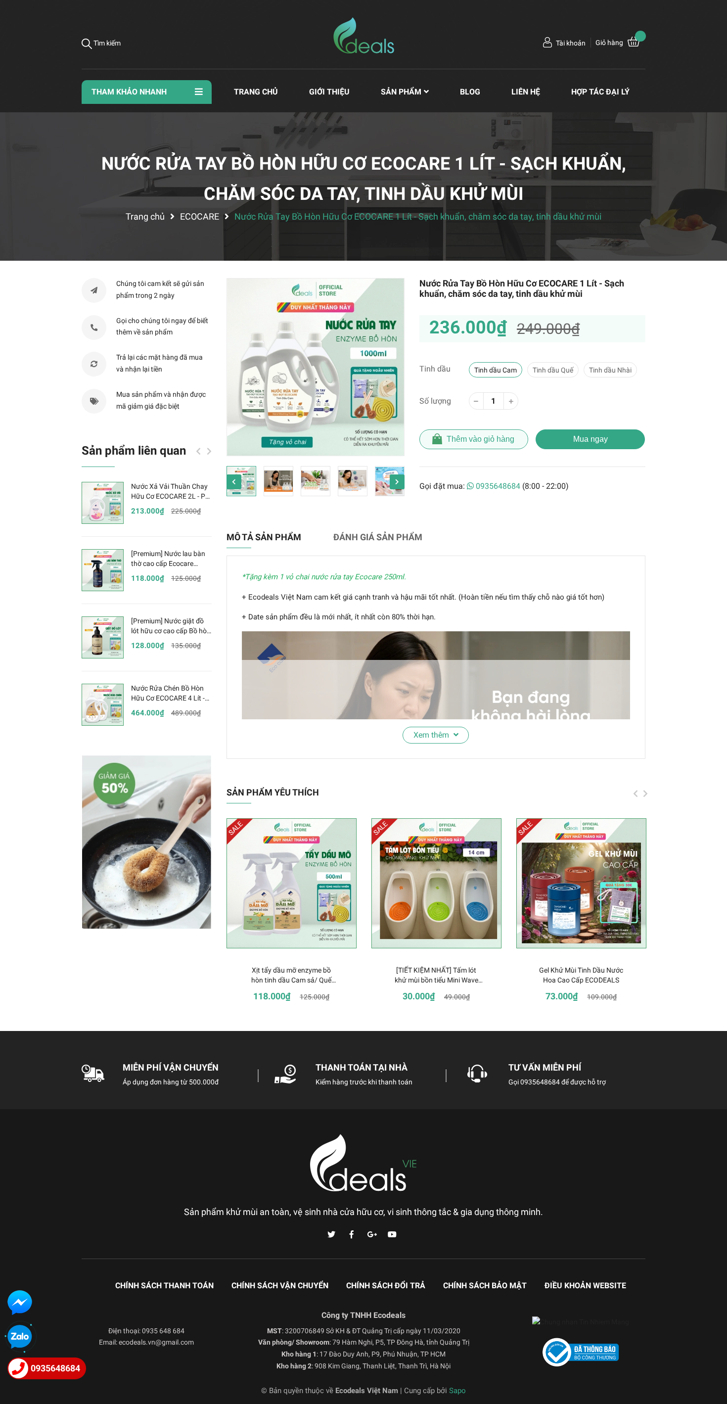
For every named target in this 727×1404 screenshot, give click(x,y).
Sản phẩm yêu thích (273, 792)
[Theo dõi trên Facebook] (351, 1234)
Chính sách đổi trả (385, 1285)
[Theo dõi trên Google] (371, 1234)
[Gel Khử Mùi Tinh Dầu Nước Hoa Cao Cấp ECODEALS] (581, 883)
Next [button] (397, 481)
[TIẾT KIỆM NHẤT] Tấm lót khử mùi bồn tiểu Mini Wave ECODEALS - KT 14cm (436, 979)
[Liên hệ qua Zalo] (19, 1337)
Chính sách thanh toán (164, 1285)
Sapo (457, 1390)
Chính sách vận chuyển (279, 1285)
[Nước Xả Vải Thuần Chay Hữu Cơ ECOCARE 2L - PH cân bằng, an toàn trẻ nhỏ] (103, 503)
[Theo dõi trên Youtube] (392, 1234)
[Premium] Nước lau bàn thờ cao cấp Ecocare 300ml (168, 563)
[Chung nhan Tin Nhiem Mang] (580, 1331)
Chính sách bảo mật (485, 1285)
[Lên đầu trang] (709, 1357)
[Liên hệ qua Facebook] (19, 1302)
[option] (316, 367)
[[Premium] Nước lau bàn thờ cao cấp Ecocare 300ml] (103, 570)
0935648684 (498, 486)
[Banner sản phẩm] (147, 842)
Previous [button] (234, 481)
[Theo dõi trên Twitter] (331, 1234)
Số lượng (435, 401)
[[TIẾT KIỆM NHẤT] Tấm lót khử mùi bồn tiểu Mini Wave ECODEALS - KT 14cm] (436, 883)
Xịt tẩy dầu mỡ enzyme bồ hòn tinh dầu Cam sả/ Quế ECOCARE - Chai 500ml (291, 979)
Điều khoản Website (585, 1285)
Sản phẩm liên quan (134, 451)
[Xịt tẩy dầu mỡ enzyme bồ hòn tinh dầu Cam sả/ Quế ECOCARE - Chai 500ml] (292, 883)
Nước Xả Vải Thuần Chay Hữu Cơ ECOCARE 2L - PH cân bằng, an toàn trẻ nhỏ (170, 496)
